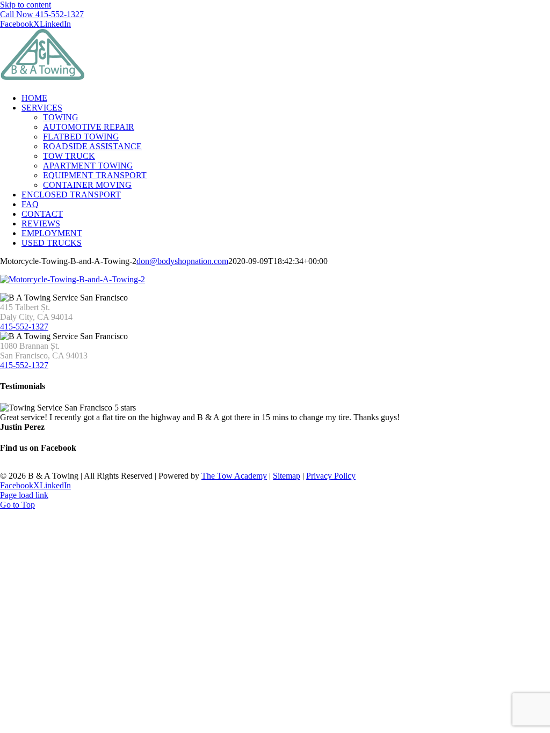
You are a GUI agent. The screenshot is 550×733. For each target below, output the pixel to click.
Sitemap (286, 475)
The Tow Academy (234, 475)
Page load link (24, 495)
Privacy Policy (331, 475)
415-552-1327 (24, 326)
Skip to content (25, 4)
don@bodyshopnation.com (182, 261)
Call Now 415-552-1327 (42, 14)
